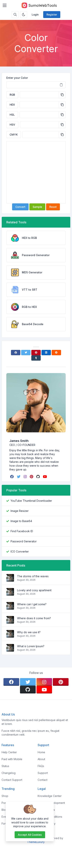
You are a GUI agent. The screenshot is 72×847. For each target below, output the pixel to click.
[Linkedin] (46, 352)
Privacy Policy (46, 823)
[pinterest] (32, 476)
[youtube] (45, 476)
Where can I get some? (31, 604)
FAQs (41, 766)
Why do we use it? (29, 632)
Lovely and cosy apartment (34, 590)
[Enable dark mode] (23, 14)
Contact (42, 779)
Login (35, 14)
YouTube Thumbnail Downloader (31, 500)
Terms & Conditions (50, 816)
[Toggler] (5, 5)
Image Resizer (20, 510)
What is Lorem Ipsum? (30, 646)
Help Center (9, 752)
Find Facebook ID (22, 531)
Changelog (9, 773)
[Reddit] (56, 352)
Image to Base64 (21, 521)
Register (51, 14)
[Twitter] (26, 352)
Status (5, 766)
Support (43, 773)
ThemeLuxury (35, 842)
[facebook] (12, 476)
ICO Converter (20, 551)
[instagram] (25, 476)
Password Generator (24, 541)
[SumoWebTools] (39, 5)
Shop (5, 796)
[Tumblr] (36, 358)
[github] (38, 476)
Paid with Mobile (12, 759)
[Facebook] (15, 352)
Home (41, 752)
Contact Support (12, 779)
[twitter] (19, 476)
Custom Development (51, 802)
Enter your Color (17, 77)
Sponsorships (46, 809)
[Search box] (15, 14)
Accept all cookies (30, 834)
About (41, 759)
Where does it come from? (34, 618)
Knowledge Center (50, 796)
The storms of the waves (33, 576)
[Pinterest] (36, 352)
